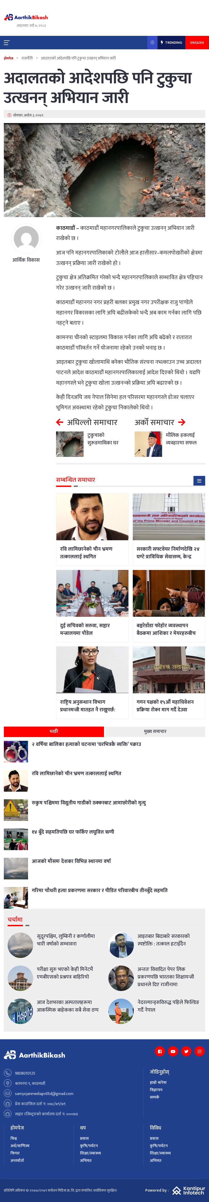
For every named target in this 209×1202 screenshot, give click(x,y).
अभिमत (86, 1160)
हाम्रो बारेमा (158, 1082)
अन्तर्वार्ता (17, 1160)
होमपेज (8, 58)
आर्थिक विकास (26, 260)
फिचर (15, 1153)
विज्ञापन (156, 1090)
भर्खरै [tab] (54, 731)
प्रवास (84, 1138)
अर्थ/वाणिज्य (20, 1146)
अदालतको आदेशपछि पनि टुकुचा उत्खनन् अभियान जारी (98, 88)
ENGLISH (197, 43)
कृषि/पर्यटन (89, 1146)
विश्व (13, 1138)
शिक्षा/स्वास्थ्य (90, 1153)
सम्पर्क (154, 1097)
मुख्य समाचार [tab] (155, 731)
